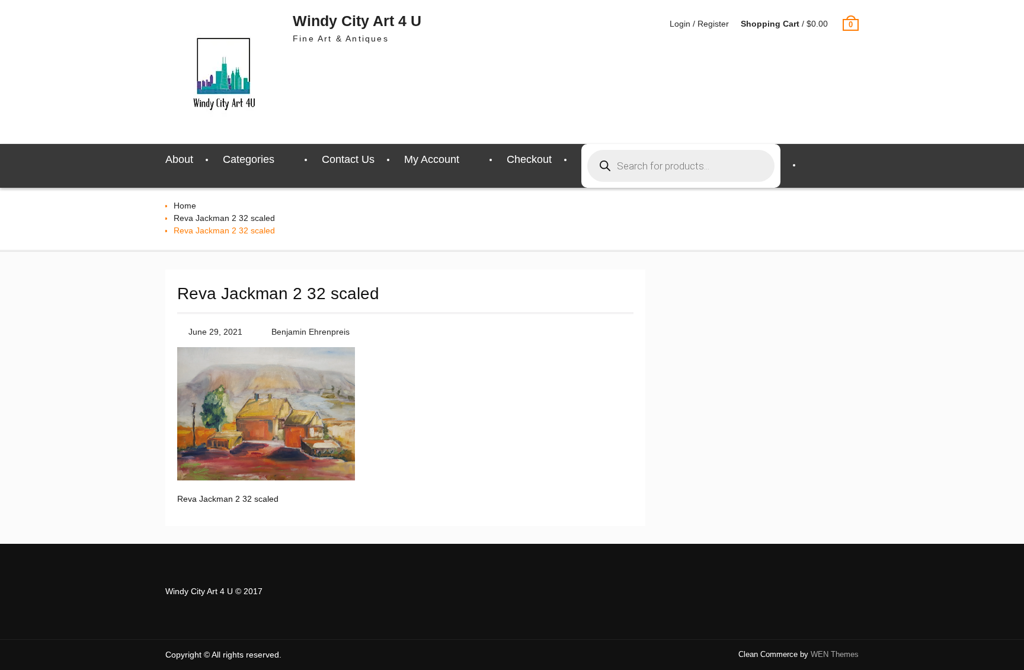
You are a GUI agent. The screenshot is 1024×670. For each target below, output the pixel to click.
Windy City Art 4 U (357, 20)
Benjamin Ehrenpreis (310, 331)
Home (185, 205)
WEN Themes (835, 654)
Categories (248, 159)
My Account (431, 159)
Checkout (529, 159)
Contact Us (348, 159)
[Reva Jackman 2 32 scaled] (266, 477)
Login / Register (699, 23)
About (179, 159)
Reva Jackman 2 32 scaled (224, 218)
